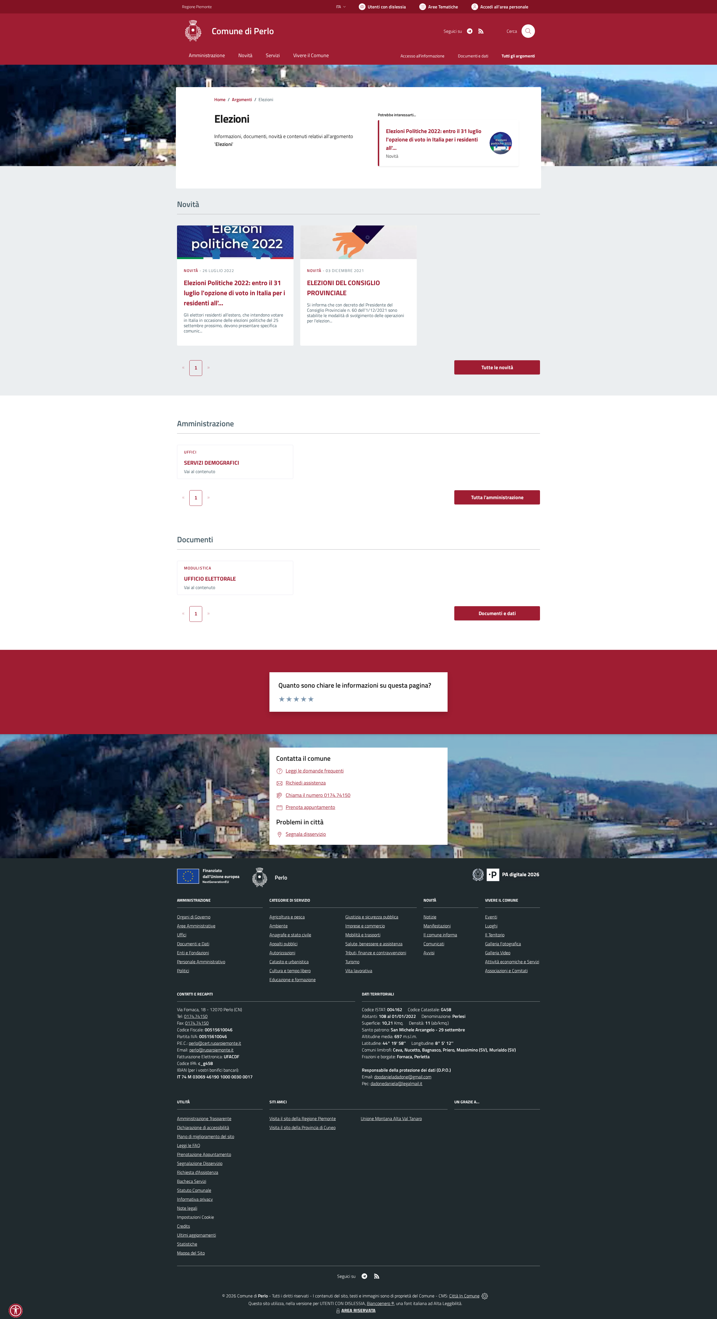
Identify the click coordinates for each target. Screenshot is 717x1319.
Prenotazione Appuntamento (204, 1154)
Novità (191, 270)
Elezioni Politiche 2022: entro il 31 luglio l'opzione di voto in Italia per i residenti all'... (433, 139)
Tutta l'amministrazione (497, 497)
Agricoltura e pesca (287, 916)
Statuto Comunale (194, 1190)
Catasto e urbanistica (289, 961)
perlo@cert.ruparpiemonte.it (215, 1043)
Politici (183, 970)
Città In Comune (464, 1295)
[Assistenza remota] (484, 1295)
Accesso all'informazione (422, 56)
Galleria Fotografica (503, 943)
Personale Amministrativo (201, 961)
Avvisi (428, 952)
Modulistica (197, 568)
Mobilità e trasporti (362, 934)
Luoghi (491, 925)
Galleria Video (497, 952)
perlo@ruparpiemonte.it (211, 1049)
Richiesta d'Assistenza (197, 1172)
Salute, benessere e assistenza (373, 943)
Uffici (190, 452)
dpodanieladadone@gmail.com (402, 1076)
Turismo (352, 961)
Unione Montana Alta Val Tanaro (391, 1118)
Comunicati (433, 943)
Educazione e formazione (292, 979)
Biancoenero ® (380, 1303)
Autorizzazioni (282, 952)
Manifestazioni (437, 925)
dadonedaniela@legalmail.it (396, 1083)
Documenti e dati (497, 613)
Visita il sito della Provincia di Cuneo (302, 1127)
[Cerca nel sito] (528, 31)
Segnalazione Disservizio (199, 1163)
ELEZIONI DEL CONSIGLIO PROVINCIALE (343, 288)
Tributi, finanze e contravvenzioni (375, 952)
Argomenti (242, 99)
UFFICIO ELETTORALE (210, 578)
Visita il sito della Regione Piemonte (302, 1118)
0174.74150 (196, 1016)
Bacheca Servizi (191, 1181)
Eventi (491, 916)
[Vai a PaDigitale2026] (506, 874)
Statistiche (187, 1244)
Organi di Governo (193, 916)
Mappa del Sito (191, 1253)
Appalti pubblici (283, 943)
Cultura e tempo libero (290, 970)
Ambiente (278, 925)
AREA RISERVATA (358, 1310)
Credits (183, 1226)
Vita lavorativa (358, 970)
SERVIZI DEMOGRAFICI (211, 462)
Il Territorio (494, 934)
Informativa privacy (195, 1199)
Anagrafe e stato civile (290, 934)
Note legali (187, 1208)
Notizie (429, 916)
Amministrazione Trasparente (204, 1118)
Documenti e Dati (193, 943)
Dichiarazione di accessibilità (203, 1127)
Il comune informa (440, 934)
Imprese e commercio (365, 925)
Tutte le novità (497, 367)
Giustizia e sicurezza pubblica (371, 916)
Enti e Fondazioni (193, 952)
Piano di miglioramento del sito (205, 1136)
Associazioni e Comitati (506, 970)
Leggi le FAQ (188, 1145)
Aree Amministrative (196, 925)
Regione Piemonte (197, 7)
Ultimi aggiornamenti (196, 1235)
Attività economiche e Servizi (512, 961)
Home (219, 99)
